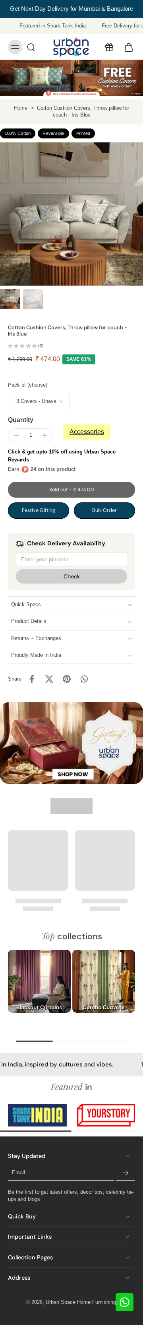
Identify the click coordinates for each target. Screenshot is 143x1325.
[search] (31, 47)
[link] (39, 1115)
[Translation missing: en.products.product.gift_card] (109, 46)
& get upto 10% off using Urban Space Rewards (62, 456)
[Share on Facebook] (32, 679)
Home (20, 108)
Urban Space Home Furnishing (81, 1302)
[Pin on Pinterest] (66, 679)
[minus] (16, 435)
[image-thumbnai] (10, 299)
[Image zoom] (71, 214)
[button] (71, 490)
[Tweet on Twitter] (49, 679)
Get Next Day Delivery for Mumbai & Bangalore (71, 8)
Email (18, 1173)
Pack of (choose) (27, 385)
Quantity (20, 419)
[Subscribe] (125, 1173)
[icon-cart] (126, 47)
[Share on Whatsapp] (84, 679)
